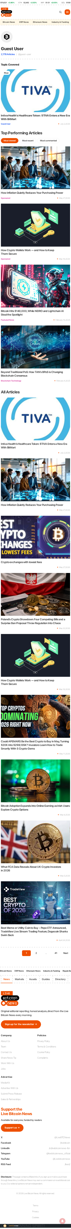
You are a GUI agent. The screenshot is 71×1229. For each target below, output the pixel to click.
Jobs (3, 1068)
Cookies (35, 1217)
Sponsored (5, 198)
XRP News (24, 22)
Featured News (7, 320)
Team (3, 1046)
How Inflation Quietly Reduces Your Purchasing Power (32, 192)
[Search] (60, 12)
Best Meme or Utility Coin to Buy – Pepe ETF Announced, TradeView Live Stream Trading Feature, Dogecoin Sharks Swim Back (34, 931)
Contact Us (6, 1052)
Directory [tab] (60, 979)
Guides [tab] (46, 979)
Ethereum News (40, 22)
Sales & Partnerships (11, 1099)
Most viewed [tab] (10, 140)
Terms (35, 1205)
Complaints (42, 1057)
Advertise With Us (9, 1088)
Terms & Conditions (46, 1046)
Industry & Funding (60, 22)
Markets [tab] (19, 979)
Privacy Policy (43, 1041)
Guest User (6, 124)
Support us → (12, 1127)
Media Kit (5, 1082)
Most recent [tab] (27, 140)
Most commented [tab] (48, 140)
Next (65, 953)
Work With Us (7, 1063)
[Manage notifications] (62, 1221)
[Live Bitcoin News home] (7, 12)
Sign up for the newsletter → (21, 1024)
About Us (5, 1041)
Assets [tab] (33, 979)
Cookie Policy (43, 1052)
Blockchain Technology (11, 381)
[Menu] (67, 12)
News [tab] (6, 979)
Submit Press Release (11, 1093)
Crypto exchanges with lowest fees (21, 562)
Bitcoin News (9, 22)
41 (56, 953)
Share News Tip (8, 1057)
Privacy (35, 1211)
